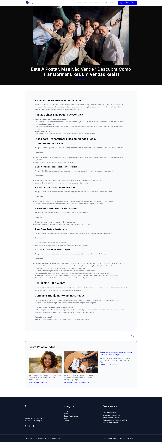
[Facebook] (25, 426)
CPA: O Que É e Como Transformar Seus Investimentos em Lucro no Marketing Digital (79, 378)
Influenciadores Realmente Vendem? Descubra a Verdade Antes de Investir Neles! (45, 378)
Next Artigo (132, 336)
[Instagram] (29, 426)
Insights (105, 3)
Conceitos (67, 382)
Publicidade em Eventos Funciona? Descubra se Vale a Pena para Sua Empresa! (115, 360)
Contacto (112, 3)
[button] (127, 3)
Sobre (85, 3)
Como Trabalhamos (94, 3)
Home (80, 3)
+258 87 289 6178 (109, 413)
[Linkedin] (33, 426)
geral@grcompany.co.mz (112, 415)
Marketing (81, 80)
